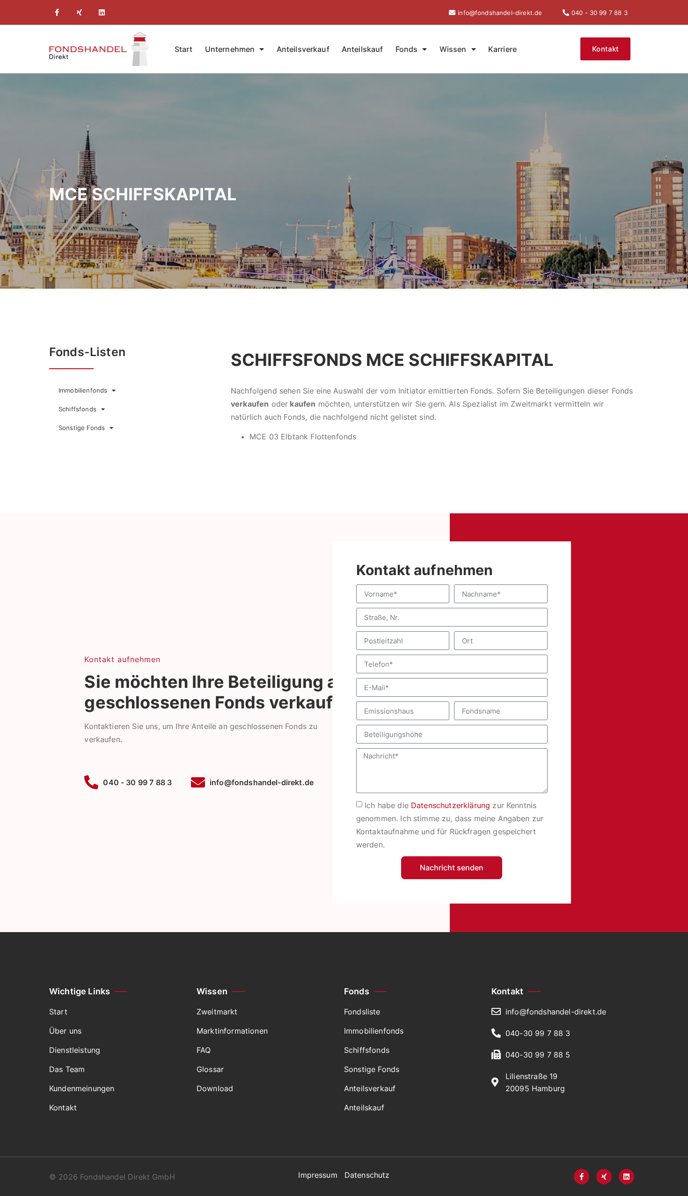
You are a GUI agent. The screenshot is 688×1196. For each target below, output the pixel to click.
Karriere (502, 49)
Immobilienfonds (83, 390)
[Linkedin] (102, 12)
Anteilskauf (362, 49)
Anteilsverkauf (303, 49)
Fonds (406, 49)
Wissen (453, 49)
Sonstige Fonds (82, 427)
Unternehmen (230, 49)
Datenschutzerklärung (450, 805)
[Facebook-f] (57, 12)
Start (184, 49)
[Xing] (79, 12)
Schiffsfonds (77, 409)
